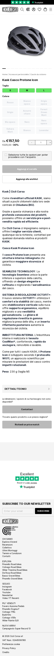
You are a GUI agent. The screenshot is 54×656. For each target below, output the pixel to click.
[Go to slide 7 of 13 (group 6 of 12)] (25, 68)
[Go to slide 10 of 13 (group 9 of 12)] (37, 68)
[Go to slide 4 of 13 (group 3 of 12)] (12, 68)
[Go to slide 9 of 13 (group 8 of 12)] (33, 68)
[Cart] (45, 9)
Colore (5, 96)
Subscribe (43, 511)
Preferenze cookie (11, 644)
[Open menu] (50, 9)
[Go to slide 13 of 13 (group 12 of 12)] (50, 68)
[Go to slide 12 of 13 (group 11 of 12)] (46, 68)
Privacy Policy (9, 648)
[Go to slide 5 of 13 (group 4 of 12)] (16, 68)
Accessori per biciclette (19, 74)
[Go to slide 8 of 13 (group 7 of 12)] (29, 68)
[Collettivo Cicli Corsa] (28, 9)
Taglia (5, 85)
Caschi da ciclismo (38, 74)
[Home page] (10, 9)
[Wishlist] (39, 9)
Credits (5, 652)
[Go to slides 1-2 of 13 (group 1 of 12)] (4, 68)
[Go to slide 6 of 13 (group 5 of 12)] (20, 68)
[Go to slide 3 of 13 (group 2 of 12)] (8, 68)
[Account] (33, 9)
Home (4, 74)
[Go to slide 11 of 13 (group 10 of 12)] (41, 68)
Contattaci (27, 409)
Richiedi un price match (27, 424)
